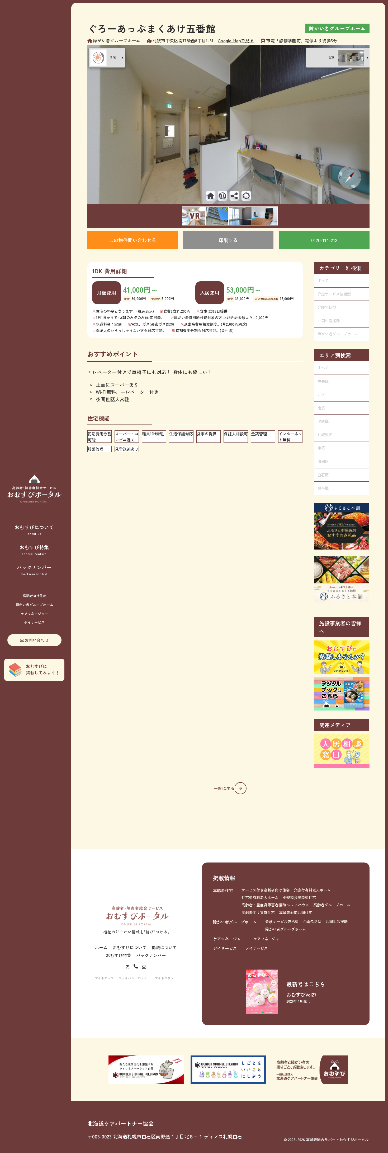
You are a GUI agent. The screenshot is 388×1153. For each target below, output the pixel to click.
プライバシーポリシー (134, 978)
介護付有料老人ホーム (312, 890)
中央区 (323, 381)
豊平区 (323, 488)
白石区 (323, 474)
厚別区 (323, 421)
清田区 (323, 461)
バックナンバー (34, 570)
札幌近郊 (325, 434)
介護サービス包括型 (334, 294)
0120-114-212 (324, 240)
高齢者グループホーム (331, 904)
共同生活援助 (329, 320)
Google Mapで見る (236, 40)
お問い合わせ (37, 640)
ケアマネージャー (34, 613)
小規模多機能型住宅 (299, 897)
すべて (323, 280)
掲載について (164, 947)
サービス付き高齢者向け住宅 (266, 890)
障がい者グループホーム (34, 604)
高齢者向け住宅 (34, 595)
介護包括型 (327, 307)
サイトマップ (104, 978)
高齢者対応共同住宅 (295, 912)
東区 (321, 447)
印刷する (228, 240)
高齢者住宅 (223, 890)
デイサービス (34, 622)
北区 (321, 394)
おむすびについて (34, 530)
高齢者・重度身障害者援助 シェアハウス (275, 904)
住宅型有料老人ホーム (260, 897)
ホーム (101, 947)
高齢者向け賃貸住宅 (258, 912)
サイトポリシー (166, 978)
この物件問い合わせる (132, 240)
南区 (321, 408)
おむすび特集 (34, 550)
